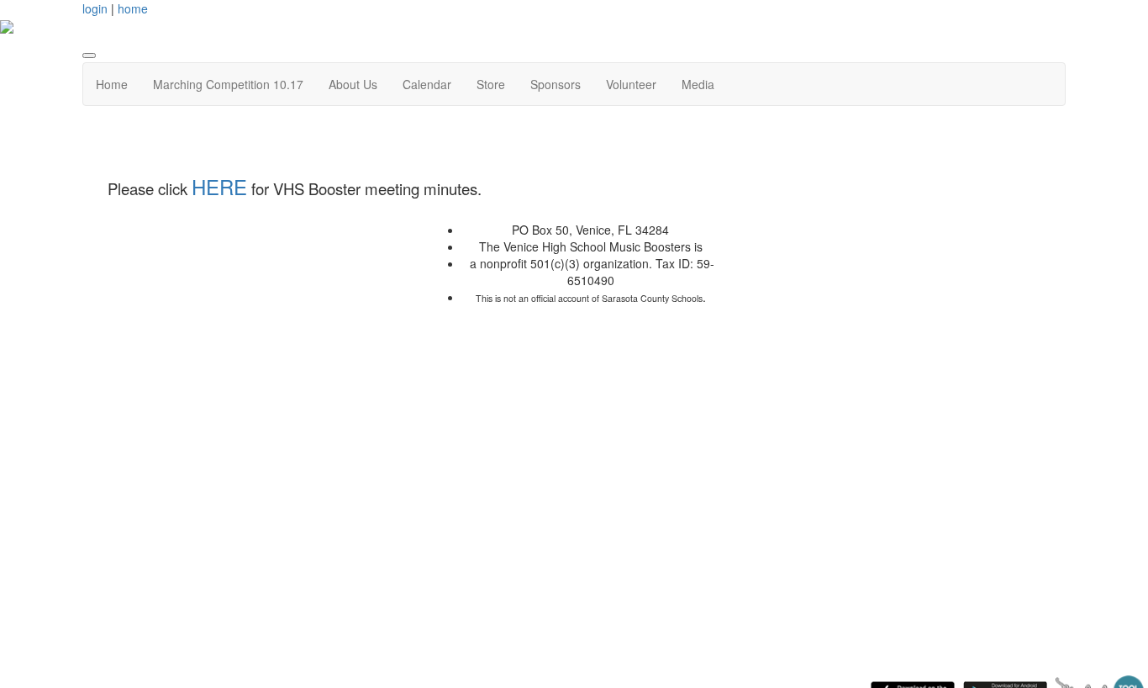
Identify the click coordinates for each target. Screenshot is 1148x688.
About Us (353, 84)
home (133, 8)
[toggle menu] (89, 55)
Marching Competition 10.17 (228, 84)
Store (491, 84)
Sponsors (555, 84)
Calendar (427, 84)
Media (698, 84)
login (95, 8)
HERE (219, 186)
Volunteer (631, 84)
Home (112, 84)
